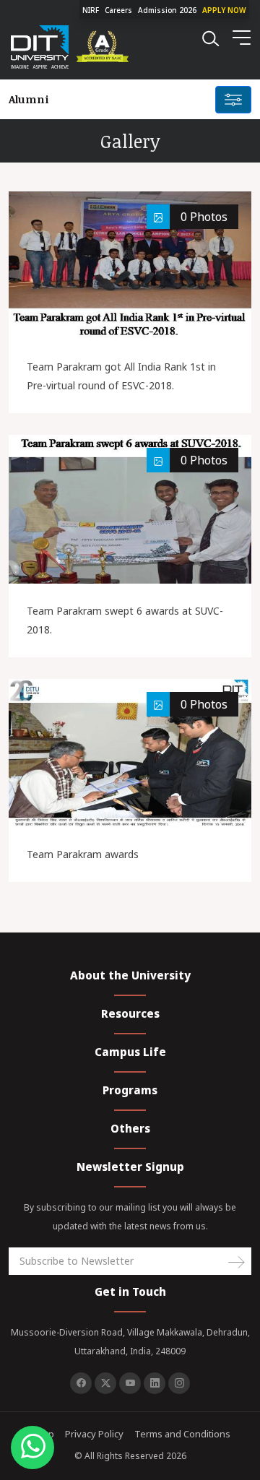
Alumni (29, 99)
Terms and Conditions (182, 1433)
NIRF (90, 10)
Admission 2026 (167, 10)
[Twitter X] (105, 1383)
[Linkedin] (154, 1383)
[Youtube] (130, 1383)
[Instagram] (179, 1383)
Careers (118, 10)
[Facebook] (81, 1383)
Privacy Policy (94, 1433)
